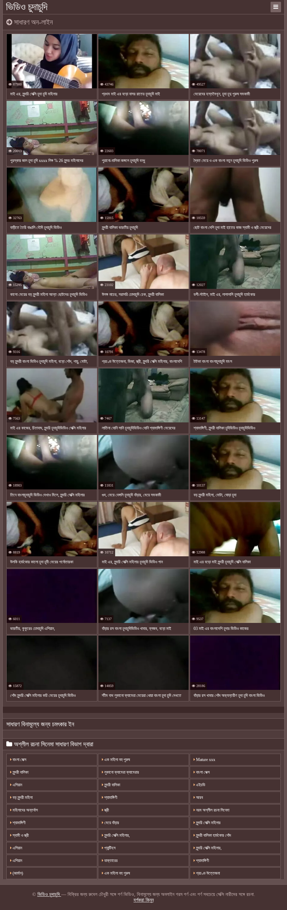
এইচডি (200, 784)
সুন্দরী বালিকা (20, 772)
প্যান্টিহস (109, 848)
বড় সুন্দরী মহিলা (22, 797)
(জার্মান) (17, 873)
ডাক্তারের (110, 860)
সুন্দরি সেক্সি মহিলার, (116, 835)
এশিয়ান (17, 784)
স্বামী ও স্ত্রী (20, 835)
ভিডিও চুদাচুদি (27, 6)
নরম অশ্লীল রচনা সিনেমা (212, 810)
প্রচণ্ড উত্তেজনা (207, 873)
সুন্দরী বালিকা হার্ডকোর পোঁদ (213, 835)
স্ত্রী (106, 810)
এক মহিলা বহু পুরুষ (116, 759)
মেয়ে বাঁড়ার (111, 822)
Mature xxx (205, 759)
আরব (199, 797)
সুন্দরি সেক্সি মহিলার (207, 822)
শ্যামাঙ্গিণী (110, 797)
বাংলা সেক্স (19, 759)
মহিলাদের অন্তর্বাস (25, 810)
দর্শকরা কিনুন (144, 900)
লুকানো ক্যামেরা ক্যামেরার (121, 772)
